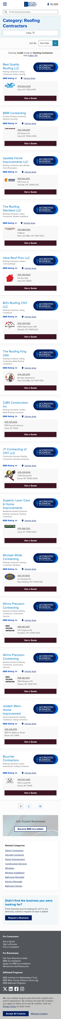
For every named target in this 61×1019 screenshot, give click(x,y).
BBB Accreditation (12, 961)
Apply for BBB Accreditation (17, 963)
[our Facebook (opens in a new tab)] (16, 990)
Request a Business (18, 917)
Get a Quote (30, 98)
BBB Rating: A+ (10, 671)
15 (41, 807)
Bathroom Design (13, 886)
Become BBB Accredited (30, 829)
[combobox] (48, 43)
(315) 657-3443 (23, 779)
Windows (9, 868)
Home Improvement (15, 859)
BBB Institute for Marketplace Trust (20, 977)
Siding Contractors (14, 850)
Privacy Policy (9, 1006)
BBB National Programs (14, 983)
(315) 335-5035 (23, 472)
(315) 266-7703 (23, 528)
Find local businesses (19, 12)
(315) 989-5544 (23, 230)
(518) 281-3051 (23, 627)
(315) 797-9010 (23, 576)
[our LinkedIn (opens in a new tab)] (11, 990)
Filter (28, 33)
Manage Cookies (39, 1013)
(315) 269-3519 (23, 374)
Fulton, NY (33, 55)
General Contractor (14, 855)
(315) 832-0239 (23, 86)
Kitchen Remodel (13, 881)
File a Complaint (11, 947)
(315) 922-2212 (23, 178)
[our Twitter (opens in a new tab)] (5, 990)
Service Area (29, 78)
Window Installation (15, 872)
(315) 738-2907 (23, 130)
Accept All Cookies (16, 1013)
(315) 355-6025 (23, 275)
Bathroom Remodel (14, 877)
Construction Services (16, 863)
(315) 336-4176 (11, 729)
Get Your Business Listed (15, 958)
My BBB (54, 4)
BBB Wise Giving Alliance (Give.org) (20, 980)
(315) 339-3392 (23, 323)
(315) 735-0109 (11, 422)
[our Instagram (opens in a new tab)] (22, 990)
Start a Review (10, 944)
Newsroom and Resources (16, 966)
